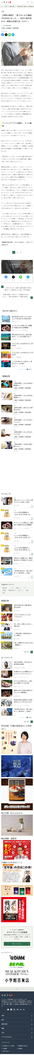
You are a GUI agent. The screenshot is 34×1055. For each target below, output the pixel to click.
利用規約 (20, 1048)
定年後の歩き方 (12, 590)
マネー (25, 588)
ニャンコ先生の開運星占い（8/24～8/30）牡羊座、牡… (22, 536)
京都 (27, 590)
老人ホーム (20, 590)
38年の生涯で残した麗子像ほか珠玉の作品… (23, 606)
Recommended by (22, 369)
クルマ (12, 588)
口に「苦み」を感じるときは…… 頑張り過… (23, 625)
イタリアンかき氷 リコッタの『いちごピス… (22, 616)
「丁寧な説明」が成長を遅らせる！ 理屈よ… (23, 634)
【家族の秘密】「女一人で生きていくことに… (23, 421)
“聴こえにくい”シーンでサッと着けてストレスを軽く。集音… (23, 501)
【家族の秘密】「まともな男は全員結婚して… (23, 384)
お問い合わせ (6, 1051)
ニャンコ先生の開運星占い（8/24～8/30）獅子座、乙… (22, 549)
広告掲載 (5, 1048)
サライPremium (6, 1037)
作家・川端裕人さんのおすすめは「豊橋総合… (23, 644)
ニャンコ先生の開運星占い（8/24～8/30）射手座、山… (22, 513)
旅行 (3, 1020)
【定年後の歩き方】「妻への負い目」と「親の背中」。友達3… (23, 572)
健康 (15, 498)
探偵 (4, 28)
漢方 (4, 593)
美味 (3, 1015)
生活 (6, 6)
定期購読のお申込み (22, 1046)
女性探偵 (9, 28)
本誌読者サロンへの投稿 (8, 1046)
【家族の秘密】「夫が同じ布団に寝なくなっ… (23, 445)
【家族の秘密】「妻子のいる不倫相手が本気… (23, 409)
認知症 (4, 590)
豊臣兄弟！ (5, 588)
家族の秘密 (11, 6)
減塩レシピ (18, 588)
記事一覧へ (26, 652)
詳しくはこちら (17, 944)
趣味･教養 (4, 1024)
